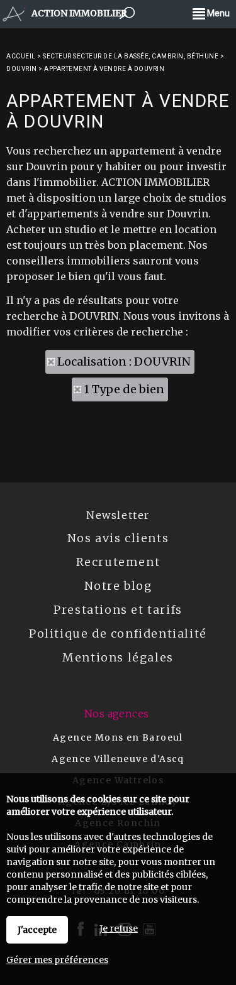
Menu (217, 13)
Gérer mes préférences (57, 960)
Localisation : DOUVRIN (124, 361)
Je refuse (118, 928)
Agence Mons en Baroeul (118, 737)
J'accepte (37, 929)
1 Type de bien (124, 389)
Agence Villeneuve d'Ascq (118, 759)
